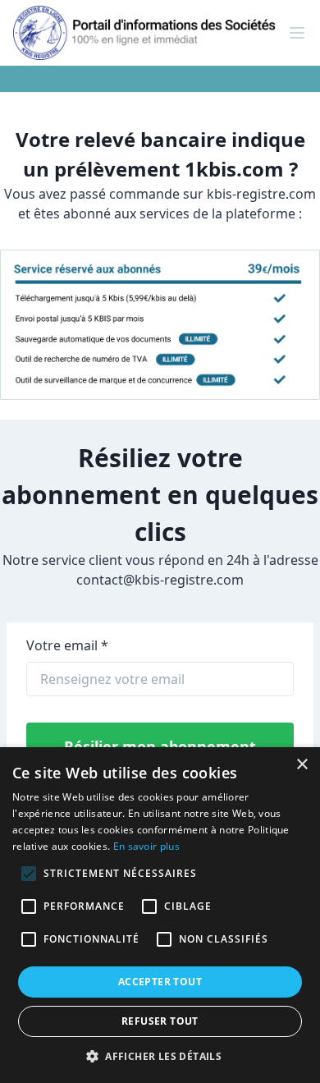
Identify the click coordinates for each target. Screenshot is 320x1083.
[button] (160, 1056)
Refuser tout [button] (160, 1021)
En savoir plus (146, 846)
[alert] (160, 915)
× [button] (301, 765)
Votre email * (67, 645)
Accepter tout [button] (160, 982)
